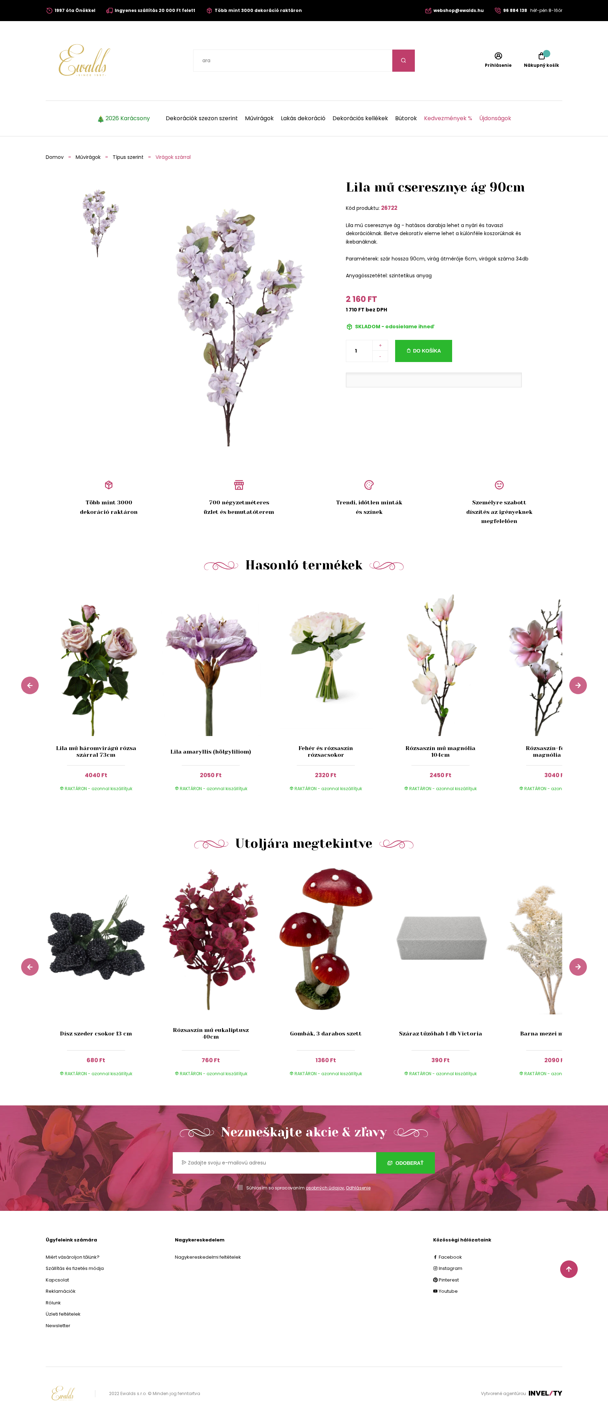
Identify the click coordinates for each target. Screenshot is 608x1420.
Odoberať (409, 1163)
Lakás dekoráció (303, 118)
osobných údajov (325, 1188)
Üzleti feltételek (63, 1314)
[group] (103, 695)
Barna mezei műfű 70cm (555, 1033)
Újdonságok (495, 118)
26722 (389, 208)
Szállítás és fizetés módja (75, 1268)
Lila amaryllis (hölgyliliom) (210, 751)
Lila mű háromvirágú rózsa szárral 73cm (96, 751)
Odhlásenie (358, 1188)
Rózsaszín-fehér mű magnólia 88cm (555, 751)
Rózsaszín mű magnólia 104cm (440, 751)
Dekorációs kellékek (360, 118)
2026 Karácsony (128, 118)
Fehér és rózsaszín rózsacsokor (325, 751)
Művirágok (259, 118)
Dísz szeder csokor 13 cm (96, 1033)
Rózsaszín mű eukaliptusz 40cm (211, 1033)
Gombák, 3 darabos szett (326, 1033)
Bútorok (406, 118)
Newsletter (58, 1325)
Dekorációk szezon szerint (202, 118)
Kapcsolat (57, 1280)
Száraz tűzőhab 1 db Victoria (440, 1033)
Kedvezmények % (448, 118)
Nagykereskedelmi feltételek (208, 1257)
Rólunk (53, 1302)
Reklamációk (61, 1291)
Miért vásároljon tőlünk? (73, 1257)
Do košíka (427, 351)
